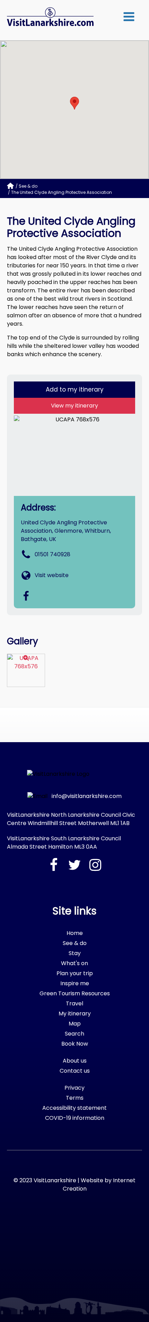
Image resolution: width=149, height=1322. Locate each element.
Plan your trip (74, 973)
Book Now (74, 1044)
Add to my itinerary (75, 389)
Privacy (74, 1088)
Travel (74, 1003)
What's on (74, 963)
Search (74, 1034)
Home (75, 933)
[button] (129, 16)
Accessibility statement (74, 1108)
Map (75, 1024)
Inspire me (74, 983)
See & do (28, 186)
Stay (75, 953)
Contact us (75, 1071)
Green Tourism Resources (75, 993)
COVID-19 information (74, 1118)
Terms (75, 1098)
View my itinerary (74, 406)
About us (75, 1061)
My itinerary (75, 1014)
